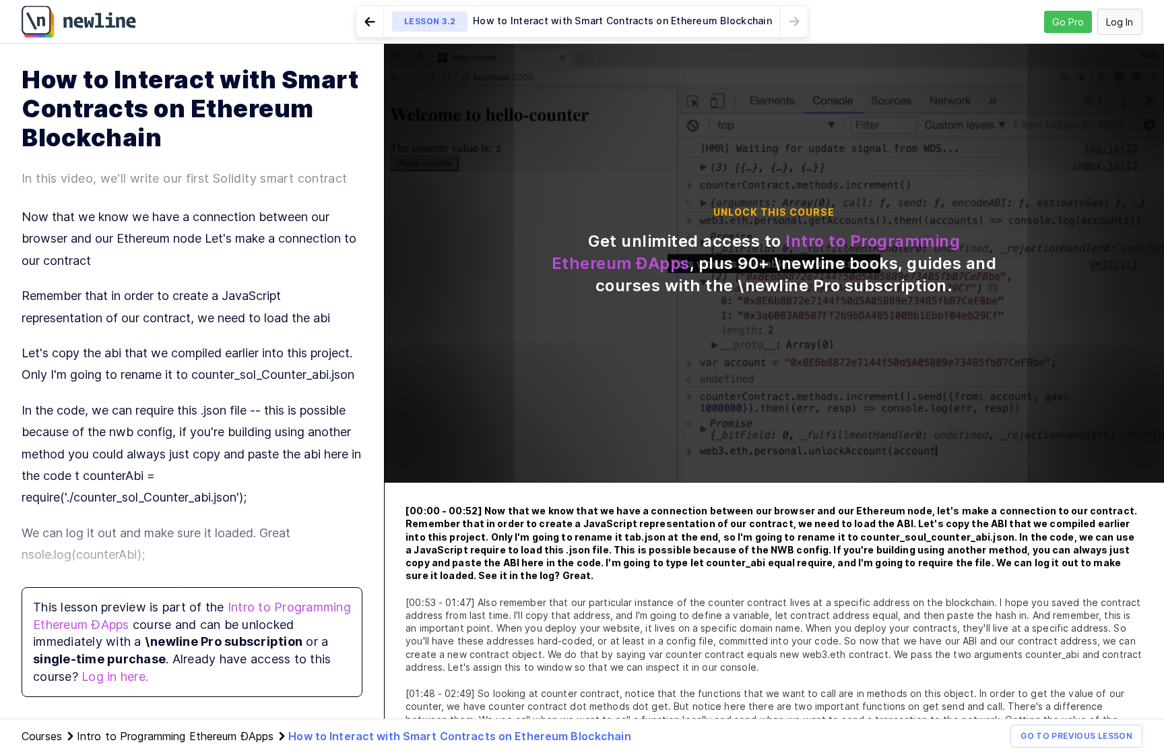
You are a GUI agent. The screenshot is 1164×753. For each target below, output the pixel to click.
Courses (42, 736)
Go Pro (1068, 22)
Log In (1119, 22)
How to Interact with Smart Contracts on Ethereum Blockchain (459, 736)
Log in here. (115, 676)
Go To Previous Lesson (1076, 736)
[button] (582, 21)
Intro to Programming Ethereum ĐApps (175, 736)
